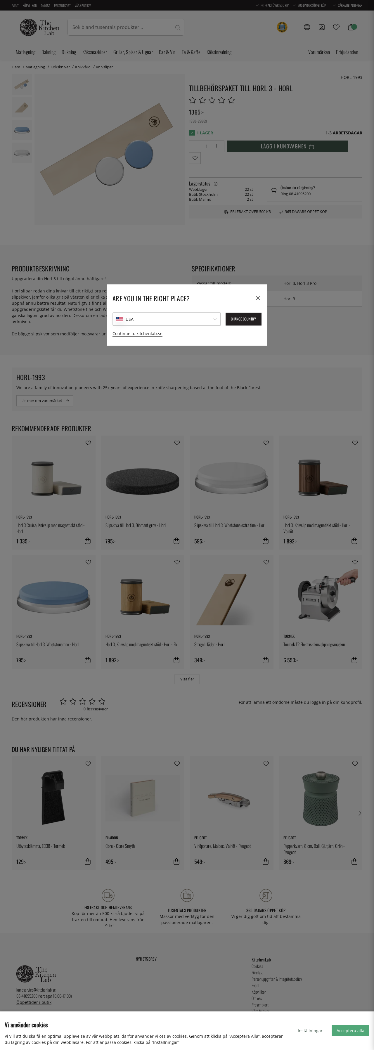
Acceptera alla (350, 1030)
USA (130, 319)
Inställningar (310, 1030)
